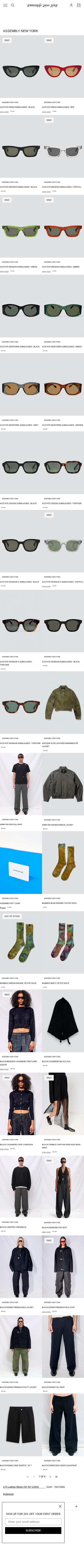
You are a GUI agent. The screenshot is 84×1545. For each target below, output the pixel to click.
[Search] (13, 5)
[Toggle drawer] (5, 5)
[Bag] (79, 5)
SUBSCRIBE (33, 1530)
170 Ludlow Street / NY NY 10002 (21, 1487)
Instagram (8, 1494)
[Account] (71, 5)
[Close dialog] (60, 1506)
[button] (50, 1477)
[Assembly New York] (42, 5)
